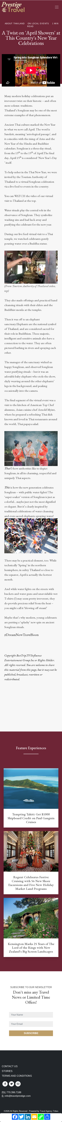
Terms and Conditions (17, 1076)
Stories (7, 1071)
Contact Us (10, 1066)
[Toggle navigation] (57, 7)
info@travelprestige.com (18, 1096)
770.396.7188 (13, 1092)
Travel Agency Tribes (49, 1111)
